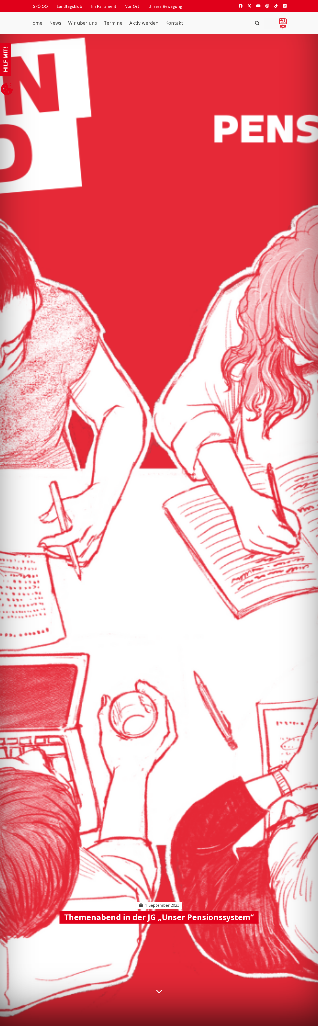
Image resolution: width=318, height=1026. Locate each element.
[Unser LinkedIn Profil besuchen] (285, 6)
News (55, 23)
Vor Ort (132, 6)
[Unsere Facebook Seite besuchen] (240, 6)
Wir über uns (82, 23)
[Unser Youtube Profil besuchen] (258, 6)
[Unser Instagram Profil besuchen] (267, 6)
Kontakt (174, 23)
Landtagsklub (69, 6)
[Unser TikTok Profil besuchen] (276, 6)
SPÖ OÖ (40, 6)
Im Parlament (103, 6)
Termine (113, 23)
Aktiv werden (144, 23)
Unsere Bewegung (165, 6)
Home (35, 23)
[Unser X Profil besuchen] (249, 6)
